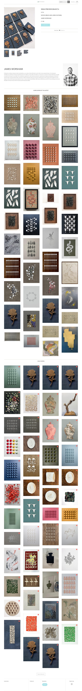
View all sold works (41, 670)
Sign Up (44, 680)
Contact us (63, 30)
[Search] (68, 2)
